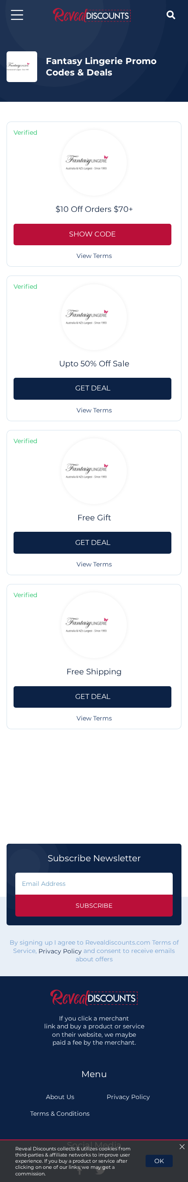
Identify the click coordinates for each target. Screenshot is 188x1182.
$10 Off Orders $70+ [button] (94, 209)
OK (159, 1161)
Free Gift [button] (94, 518)
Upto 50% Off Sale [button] (94, 364)
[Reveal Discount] (91, 15)
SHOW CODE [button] (92, 234)
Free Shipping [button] (94, 672)
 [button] (171, 15)
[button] (17, 14)
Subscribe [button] (94, 906)
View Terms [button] (94, 256)
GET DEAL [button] (92, 388)
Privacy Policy (60, 951)
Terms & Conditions (60, 1114)
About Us (60, 1097)
